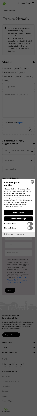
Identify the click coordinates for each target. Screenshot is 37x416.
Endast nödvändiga (18, 219)
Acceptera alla (18, 212)
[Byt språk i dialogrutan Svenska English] (32, 182)
